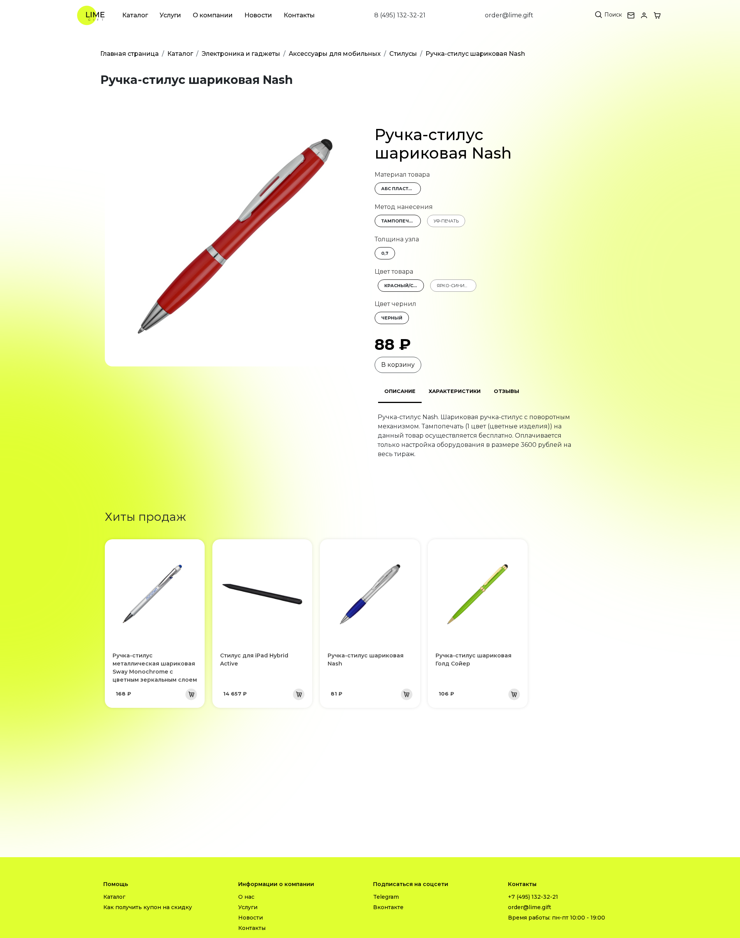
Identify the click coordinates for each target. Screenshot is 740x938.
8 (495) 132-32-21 (400, 15)
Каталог (135, 15)
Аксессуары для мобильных (335, 53)
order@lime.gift (509, 15)
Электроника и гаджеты (241, 53)
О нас (246, 896)
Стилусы (403, 53)
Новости (258, 15)
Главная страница (129, 53)
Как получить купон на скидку (147, 907)
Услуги (170, 15)
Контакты (299, 15)
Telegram (386, 896)
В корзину (398, 364)
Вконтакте (388, 907)
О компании (213, 15)
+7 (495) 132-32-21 (533, 896)
